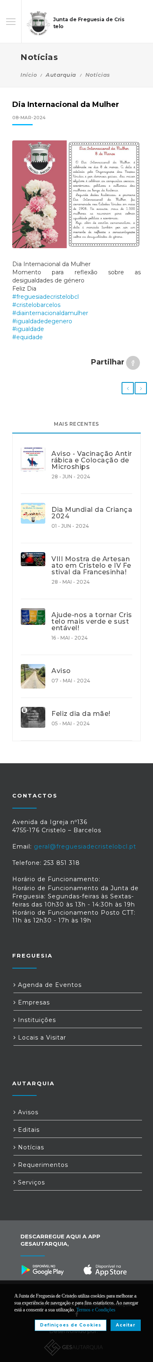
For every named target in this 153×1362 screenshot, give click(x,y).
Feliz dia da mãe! (81, 714)
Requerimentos (42, 1165)
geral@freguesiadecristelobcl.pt (85, 846)
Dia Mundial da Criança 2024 (91, 513)
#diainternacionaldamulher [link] (50, 313)
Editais (28, 1129)
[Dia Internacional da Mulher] (76, 194)
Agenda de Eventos (49, 985)
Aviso (61, 671)
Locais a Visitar (41, 1037)
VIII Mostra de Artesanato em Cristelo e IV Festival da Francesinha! (91, 565)
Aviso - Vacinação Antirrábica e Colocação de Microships (91, 460)
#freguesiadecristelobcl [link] (45, 296)
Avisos (27, 1112)
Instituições (36, 1020)
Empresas (33, 1002)
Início (28, 74)
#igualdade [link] (28, 329)
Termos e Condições (95, 1310)
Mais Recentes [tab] (76, 424)
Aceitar (125, 1325)
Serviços (30, 1182)
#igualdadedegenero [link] (42, 321)
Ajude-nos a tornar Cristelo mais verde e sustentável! (91, 621)
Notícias (97, 74)
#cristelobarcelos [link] (36, 305)
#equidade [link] (27, 337)
